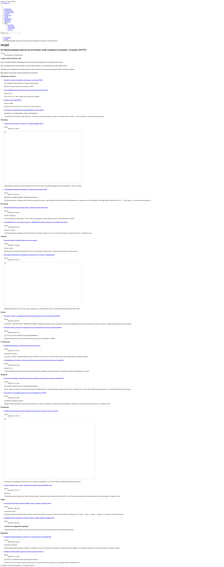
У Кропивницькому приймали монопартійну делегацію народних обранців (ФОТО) (25, 189)
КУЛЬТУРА (7, 15)
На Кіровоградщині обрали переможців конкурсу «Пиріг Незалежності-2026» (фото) (26, 207)
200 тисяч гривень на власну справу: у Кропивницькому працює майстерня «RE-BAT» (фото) (28, 485)
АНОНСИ (7, 21)
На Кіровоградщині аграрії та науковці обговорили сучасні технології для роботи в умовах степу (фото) (31, 411)
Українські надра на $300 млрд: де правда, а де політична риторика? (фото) (23, 123)
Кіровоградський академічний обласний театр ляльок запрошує (20, 240)
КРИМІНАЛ (8, 18)
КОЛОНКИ (11, 26)
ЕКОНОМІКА (8, 10)
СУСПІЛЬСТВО (9, 12)
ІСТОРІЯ (10, 25)
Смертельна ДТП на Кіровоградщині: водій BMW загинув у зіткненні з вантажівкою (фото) (27, 503)
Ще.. (6, 23)
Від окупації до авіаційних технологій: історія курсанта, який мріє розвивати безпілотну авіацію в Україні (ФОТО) (34, 378)
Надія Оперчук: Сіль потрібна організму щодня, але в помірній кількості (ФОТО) (25, 392)
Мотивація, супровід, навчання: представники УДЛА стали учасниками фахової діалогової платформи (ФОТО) (33, 327)
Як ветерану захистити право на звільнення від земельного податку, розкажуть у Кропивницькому (29, 254)
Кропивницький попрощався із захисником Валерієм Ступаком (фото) (22, 345)
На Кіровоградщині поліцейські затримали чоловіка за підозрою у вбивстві (23, 551)
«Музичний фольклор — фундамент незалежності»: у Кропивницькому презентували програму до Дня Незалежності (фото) (36, 222)
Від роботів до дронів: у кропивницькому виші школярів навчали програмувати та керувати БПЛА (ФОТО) (32, 316)
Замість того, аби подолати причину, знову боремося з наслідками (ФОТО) (23, 80)
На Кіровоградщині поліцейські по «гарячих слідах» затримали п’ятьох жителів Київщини (27, 536)
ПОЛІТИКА (8, 9)
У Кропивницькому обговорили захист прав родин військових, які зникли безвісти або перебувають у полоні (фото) (34, 360)
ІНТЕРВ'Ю (7, 20)
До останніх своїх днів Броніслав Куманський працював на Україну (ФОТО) (24, 110)
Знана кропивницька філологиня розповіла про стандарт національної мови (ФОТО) (26, 90)
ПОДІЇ (6, 17)
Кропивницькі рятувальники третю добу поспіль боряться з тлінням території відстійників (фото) (29, 518)
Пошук (3, 33)
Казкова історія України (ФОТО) (12, 100)
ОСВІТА (6, 14)
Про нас (10, 30)
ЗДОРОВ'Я (11, 28)
